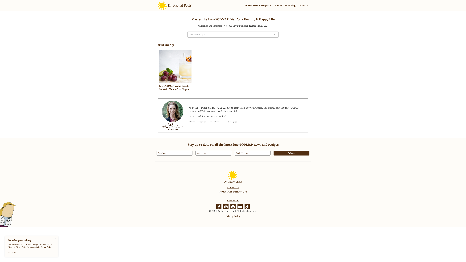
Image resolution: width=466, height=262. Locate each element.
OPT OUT (12, 252)
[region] (31, 246)
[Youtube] (240, 206)
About (302, 5)
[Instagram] (226, 206)
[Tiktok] (247, 206)
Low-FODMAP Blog (285, 5)
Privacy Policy (233, 216)
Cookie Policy (46, 247)
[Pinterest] (233, 206)
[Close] (55, 238)
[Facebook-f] (218, 206)
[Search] (275, 34)
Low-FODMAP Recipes (257, 5)
